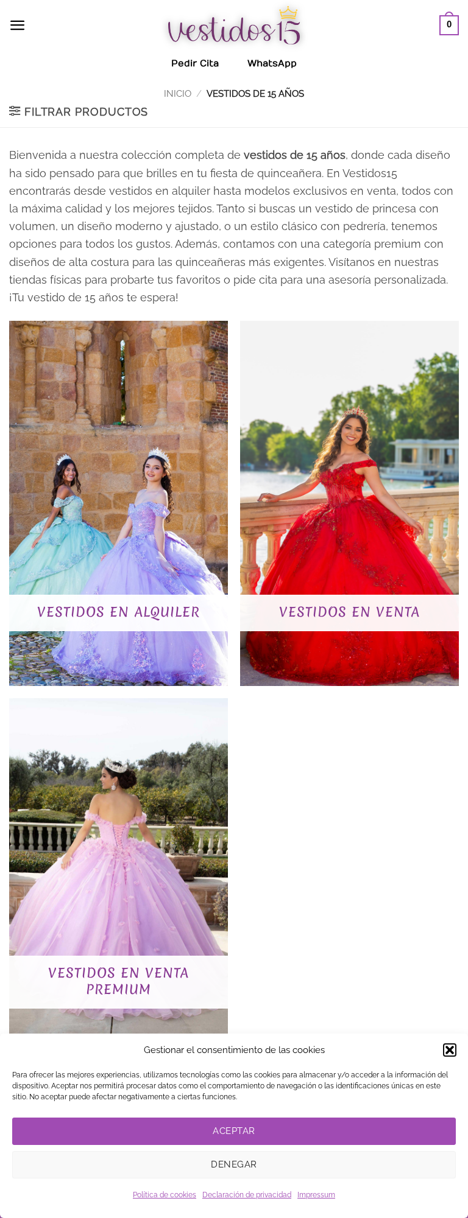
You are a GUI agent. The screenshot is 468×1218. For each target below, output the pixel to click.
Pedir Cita (195, 63)
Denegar (234, 1164)
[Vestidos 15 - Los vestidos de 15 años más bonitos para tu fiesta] (234, 25)
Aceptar (234, 1130)
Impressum (316, 1195)
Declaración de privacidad (246, 1195)
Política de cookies (164, 1195)
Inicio (177, 93)
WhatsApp (272, 63)
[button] (450, 1050)
